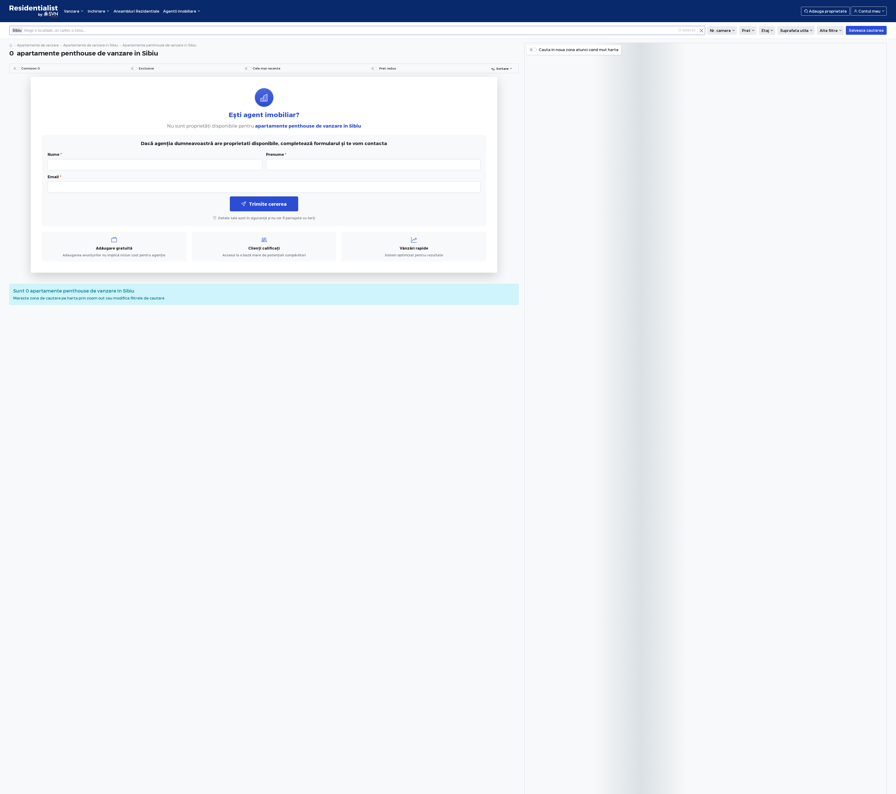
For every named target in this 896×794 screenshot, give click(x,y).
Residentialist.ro (33, 11)
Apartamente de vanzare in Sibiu (90, 45)
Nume (55, 154)
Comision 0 (30, 68)
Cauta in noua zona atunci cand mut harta (578, 49)
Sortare (502, 68)
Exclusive (146, 68)
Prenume (276, 154)
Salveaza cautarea (866, 30)
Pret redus (387, 68)
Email (54, 176)
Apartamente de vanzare (38, 45)
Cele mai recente (266, 68)
